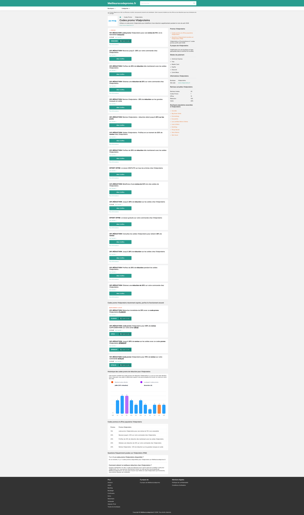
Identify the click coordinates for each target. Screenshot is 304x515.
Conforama (111, 493)
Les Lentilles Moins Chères (180, 121)
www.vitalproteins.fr (184, 83)
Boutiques (111, 8)
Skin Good (175, 135)
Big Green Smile (176, 113)
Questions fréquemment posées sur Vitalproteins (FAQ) (182, 37)
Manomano (111, 498)
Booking (110, 488)
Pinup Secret (175, 129)
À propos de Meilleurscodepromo (150, 482)
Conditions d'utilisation (179, 485)
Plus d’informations (114, 44)
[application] (138, 403)
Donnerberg (175, 116)
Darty (109, 496)
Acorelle (174, 111)
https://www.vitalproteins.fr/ (127, 25)
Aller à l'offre (120, 59)
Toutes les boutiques (114, 507)
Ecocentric (175, 119)
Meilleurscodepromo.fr (122, 3)
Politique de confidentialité (180, 482)
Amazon (110, 482)
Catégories (125, 8)
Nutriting (174, 127)
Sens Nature (175, 132)
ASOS (109, 485)
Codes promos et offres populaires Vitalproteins (182, 33)
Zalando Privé (112, 504)
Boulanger (111, 490)
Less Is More (175, 124)
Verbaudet (111, 501)
